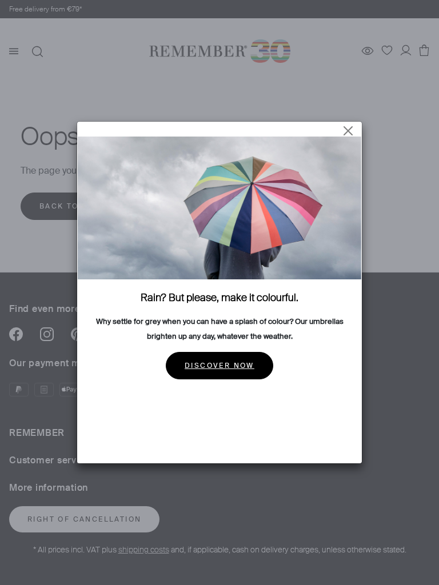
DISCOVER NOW (219, 365)
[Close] (348, 131)
